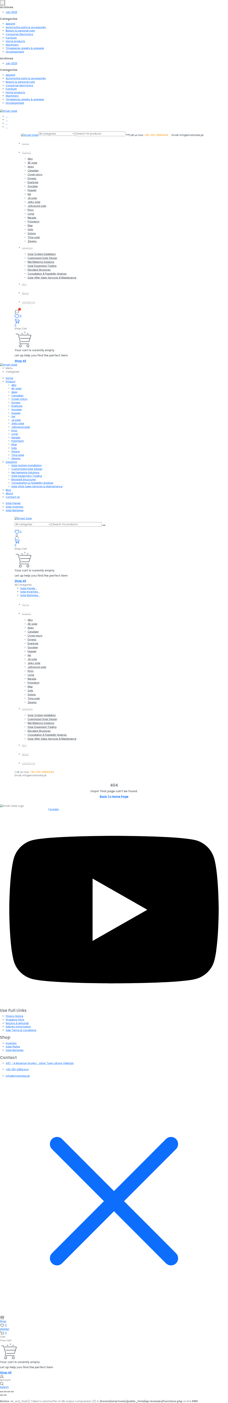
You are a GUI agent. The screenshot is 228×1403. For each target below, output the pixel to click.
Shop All (20, 361)
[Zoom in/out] (1, 1391)
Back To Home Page (114, 796)
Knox (31, 209)
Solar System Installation (42, 254)
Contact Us (28, 302)
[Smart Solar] (8, 111)
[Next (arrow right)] (5, 1395)
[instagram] (7, 127)
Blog (24, 284)
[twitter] (7, 120)
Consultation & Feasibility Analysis (47, 273)
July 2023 (11, 12)
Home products (15, 41)
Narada (32, 217)
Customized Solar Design (42, 257)
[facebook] (7, 116)
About (25, 293)
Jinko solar (34, 201)
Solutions (27, 247)
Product (26, 152)
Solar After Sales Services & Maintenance (52, 277)
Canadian (33, 170)
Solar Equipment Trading (42, 265)
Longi (31, 213)
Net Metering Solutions (41, 261)
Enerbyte (33, 182)
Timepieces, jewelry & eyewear (25, 48)
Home (25, 143)
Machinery (12, 45)
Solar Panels (13, 503)
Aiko (30, 158)
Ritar (30, 225)
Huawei (32, 190)
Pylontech (33, 221)
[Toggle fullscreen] (5, 1391)
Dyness (32, 178)
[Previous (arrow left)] (1, 1395)
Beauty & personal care (20, 30)
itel (29, 194)
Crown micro (35, 174)
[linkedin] (7, 123)
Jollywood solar (37, 205)
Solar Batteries (15, 510)
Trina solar (34, 237)
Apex (31, 166)
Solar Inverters (14, 507)
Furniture (11, 38)
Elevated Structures (39, 269)
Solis (30, 229)
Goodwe (33, 186)
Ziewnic (32, 241)
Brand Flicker (147, 1082)
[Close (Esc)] (12, 1391)
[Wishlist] (17, 311)
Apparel (10, 24)
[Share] (8, 1391)
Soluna (32, 233)
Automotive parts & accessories (26, 27)
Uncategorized (15, 52)
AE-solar (32, 162)
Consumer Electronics (19, 34)
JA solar (32, 198)
